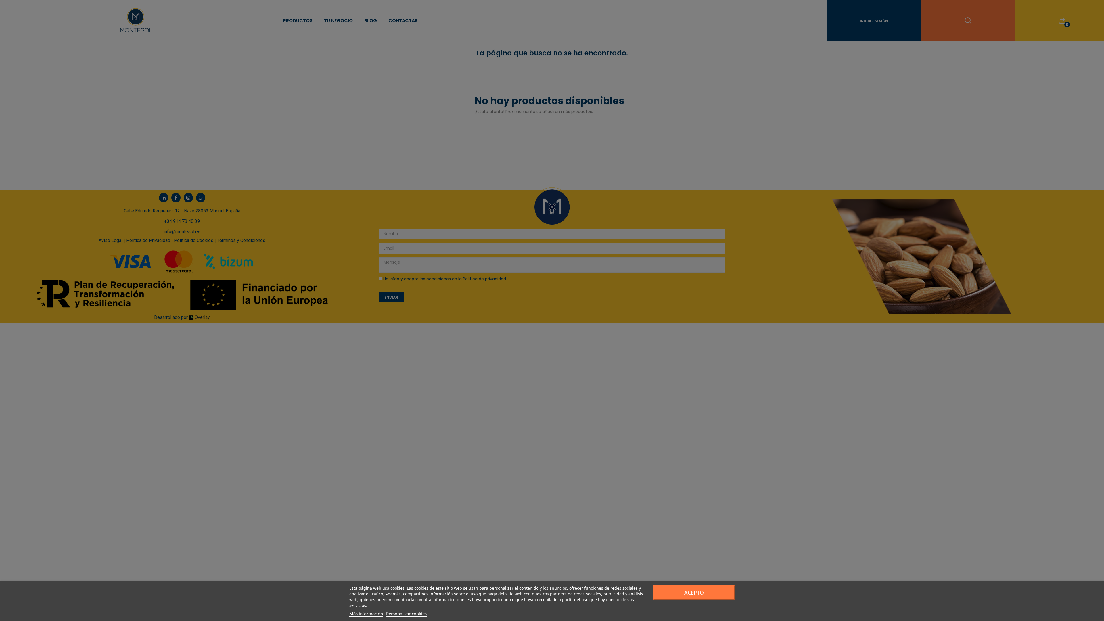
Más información (366, 613)
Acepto (694, 592)
